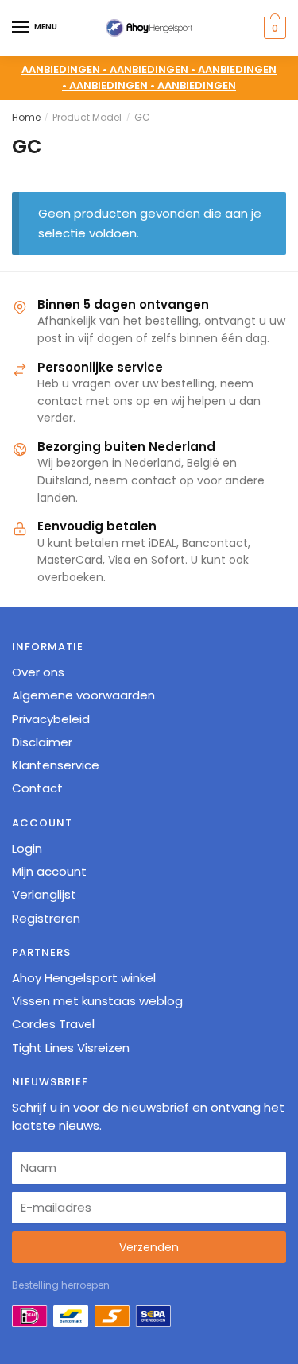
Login (27, 848)
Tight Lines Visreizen (71, 1047)
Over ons (38, 672)
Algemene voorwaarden (83, 695)
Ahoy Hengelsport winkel (84, 977)
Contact (37, 788)
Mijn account (49, 871)
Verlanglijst (44, 894)
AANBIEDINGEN (196, 85)
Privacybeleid (51, 719)
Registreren (46, 918)
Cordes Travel (53, 1023)
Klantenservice (55, 765)
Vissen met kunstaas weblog (97, 1000)
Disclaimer (42, 742)
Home (26, 117)
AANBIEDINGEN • (154, 69)
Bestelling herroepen (61, 1285)
